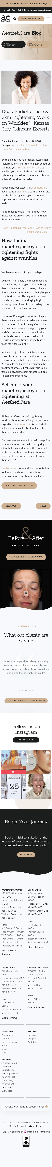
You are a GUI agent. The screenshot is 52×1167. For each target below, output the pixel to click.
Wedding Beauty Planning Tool (9, 1075)
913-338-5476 (8, 985)
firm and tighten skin (28, 167)
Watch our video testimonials (26, 700)
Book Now (26, 855)
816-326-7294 (8, 917)
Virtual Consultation (35, 44)
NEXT (43, 506)
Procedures (7, 1035)
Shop (4, 1048)
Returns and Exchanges (7, 1089)
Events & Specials (31, 18)
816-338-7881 (8, 910)
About (4, 1045)
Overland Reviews (36, 1007)
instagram (32, 1038)
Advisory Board (9, 1062)
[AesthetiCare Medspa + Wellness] (5, 18)
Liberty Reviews (35, 946)
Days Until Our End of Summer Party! (26, 3)
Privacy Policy (35, 1126)
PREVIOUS (11, 506)
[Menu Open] (48, 18)
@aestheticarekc (26, 740)
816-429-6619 (34, 914)
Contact (5, 1052)
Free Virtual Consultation (37, 10)
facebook (32, 1035)
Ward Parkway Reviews (8, 952)
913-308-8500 (8, 992)
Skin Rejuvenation (19, 149)
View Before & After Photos (26, 557)
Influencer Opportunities (8, 1068)
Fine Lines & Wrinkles (28, 145)
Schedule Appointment (9, 44)
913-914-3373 (34, 988)
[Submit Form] (46, 1106)
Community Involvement (7, 1082)
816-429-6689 (34, 907)
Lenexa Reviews (9, 1017)
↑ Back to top (40, 1159)
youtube (31, 1041)
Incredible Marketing (38, 1131)
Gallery (5, 1038)
